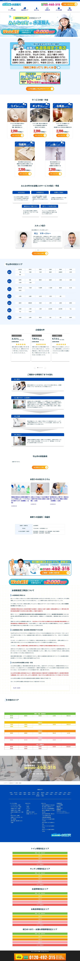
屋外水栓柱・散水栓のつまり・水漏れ (17, 821)
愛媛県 (38, 794)
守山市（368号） (17, 688)
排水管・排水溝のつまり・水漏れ (17, 812)
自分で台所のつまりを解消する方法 (48, 823)
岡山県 (69, 792)
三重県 (38, 792)
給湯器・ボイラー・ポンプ (31, 813)
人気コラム (43, 803)
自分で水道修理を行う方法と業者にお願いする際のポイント (48, 805)
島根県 (20, 794)
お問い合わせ (60, 808)
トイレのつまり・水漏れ (15, 805)
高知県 (42, 794)
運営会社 (59, 806)
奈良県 (52, 792)
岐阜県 (29, 792)
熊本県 (64, 794)
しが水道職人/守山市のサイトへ (38, 89)
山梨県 (20, 792)
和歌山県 (42, 792)
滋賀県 (47, 792)
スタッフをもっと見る (39, 253)
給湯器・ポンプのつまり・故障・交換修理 (16, 818)
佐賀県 (51, 794)
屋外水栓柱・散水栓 (30, 812)
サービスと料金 (11, 10)
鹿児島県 (37, 795)
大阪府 (65, 792)
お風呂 (27, 806)
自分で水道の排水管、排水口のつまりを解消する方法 (48, 814)
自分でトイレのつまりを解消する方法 (48, 826)
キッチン (28, 808)
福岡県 (46, 794)
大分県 (55, 794)
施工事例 (70, 10)
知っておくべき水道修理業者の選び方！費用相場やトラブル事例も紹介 (48, 810)
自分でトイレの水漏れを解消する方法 (48, 830)
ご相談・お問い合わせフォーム (40, 774)
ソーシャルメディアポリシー (63, 813)
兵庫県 (60, 792)
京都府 (56, 792)
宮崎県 (68, 794)
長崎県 (60, 794)
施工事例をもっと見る (39, 467)
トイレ (27, 805)
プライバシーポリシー (62, 811)
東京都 (11, 792)
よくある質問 (59, 10)
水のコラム (36, 10)
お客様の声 (47, 10)
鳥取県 (25, 794)
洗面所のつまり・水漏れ (15, 810)
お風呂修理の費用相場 (46, 817)
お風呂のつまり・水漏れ (15, 808)
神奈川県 (15, 792)
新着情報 (59, 809)
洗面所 (27, 810)
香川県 (33, 794)
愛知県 (33, 792)
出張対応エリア (24, 10)
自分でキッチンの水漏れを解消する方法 (48, 819)
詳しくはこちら (16, 135)
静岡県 (25, 792)
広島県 (11, 794)
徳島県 (29, 794)
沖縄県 (42, 795)
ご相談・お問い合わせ (68, 4)
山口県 (16, 794)
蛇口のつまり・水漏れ (15, 815)
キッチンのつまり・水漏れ (16, 806)
